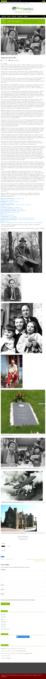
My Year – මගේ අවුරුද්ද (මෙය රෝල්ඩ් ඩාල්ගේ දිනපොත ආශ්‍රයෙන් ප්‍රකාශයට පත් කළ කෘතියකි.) (21, 222)
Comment (3, 569)
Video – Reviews (4, 629)
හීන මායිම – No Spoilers (6, 658)
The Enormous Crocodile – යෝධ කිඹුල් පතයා (11, 207)
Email (2, 589)
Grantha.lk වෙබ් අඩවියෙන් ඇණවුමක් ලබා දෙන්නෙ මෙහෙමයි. (13, 648)
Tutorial (2, 626)
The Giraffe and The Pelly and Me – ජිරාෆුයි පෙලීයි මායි (13, 210)
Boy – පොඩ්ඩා (4, 213)
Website (2, 594)
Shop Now (13, 3)
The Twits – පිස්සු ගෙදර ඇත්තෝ (8, 200)
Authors (28, 3)
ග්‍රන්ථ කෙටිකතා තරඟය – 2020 (14, 1)
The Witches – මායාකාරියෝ (7, 203)
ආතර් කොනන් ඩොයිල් (5, 655)
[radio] (20, 540)
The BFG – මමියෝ (5, 206)
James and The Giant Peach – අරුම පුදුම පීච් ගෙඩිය (12, 198)
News (2, 619)
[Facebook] (42, 3)
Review (17, 3)
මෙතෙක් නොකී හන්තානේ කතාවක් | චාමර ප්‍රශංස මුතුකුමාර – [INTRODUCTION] (16, 653)
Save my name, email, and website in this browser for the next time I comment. (18, 599)
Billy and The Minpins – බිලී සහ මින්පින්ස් (10, 212)
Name (2, 584)
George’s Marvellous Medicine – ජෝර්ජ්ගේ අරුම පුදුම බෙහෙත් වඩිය (16, 204)
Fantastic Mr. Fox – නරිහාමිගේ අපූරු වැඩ (10, 201)
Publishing (24, 3)
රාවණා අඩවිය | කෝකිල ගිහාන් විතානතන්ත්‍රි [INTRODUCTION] (13, 650)
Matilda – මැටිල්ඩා (5, 221)
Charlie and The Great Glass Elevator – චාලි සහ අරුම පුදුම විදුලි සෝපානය (17, 218)
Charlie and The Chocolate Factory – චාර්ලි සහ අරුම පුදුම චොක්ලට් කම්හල (17, 219)
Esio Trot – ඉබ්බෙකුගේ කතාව (7, 215)
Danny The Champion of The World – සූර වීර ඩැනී (12, 209)
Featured (20, 3)
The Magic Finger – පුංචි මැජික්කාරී (8, 216)
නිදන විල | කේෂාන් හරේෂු (6, 559)
